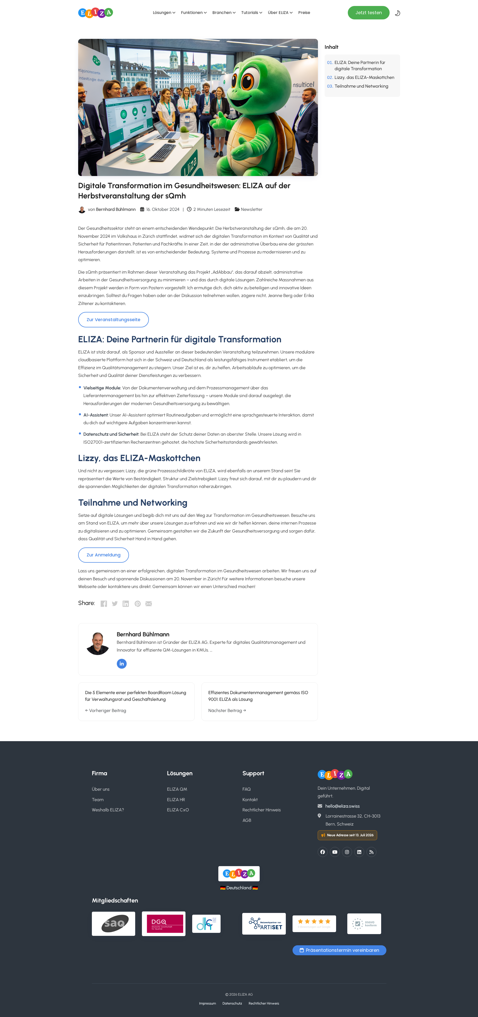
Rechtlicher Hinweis (261, 810)
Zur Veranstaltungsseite (113, 319)
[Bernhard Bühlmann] (82, 209)
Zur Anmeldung (103, 555)
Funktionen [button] (192, 12)
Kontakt (250, 799)
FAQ (246, 789)
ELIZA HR (176, 799)
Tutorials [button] (249, 12)
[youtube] (335, 852)
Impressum (207, 1003)
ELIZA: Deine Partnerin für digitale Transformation (360, 65)
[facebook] (323, 852)
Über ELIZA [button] (278, 12)
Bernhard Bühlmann (116, 209)
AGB (246, 820)
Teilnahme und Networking (361, 86)
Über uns (101, 789)
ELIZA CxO (178, 810)
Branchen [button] (222, 12)
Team (98, 799)
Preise (304, 12)
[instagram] (347, 852)
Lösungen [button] (162, 12)
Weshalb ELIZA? (108, 810)
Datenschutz (232, 1003)
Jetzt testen (369, 12)
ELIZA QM (177, 789)
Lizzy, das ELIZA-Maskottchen (364, 77)
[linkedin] (359, 852)
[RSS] (371, 852)
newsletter (252, 209)
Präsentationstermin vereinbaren (342, 950)
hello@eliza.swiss (342, 806)
